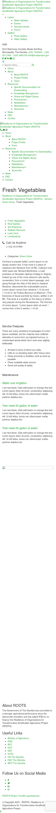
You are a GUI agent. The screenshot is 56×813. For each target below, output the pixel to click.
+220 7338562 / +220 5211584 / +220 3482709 (25, 54)
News (10, 112)
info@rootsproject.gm (38, 55)
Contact (11, 118)
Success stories (21, 26)
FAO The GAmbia (16, 760)
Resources (13, 83)
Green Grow (26, 256)
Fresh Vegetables (16, 220)
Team (17, 80)
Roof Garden (14, 223)
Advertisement (21, 105)
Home (11, 68)
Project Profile (21, 77)
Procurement (20, 99)
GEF (10, 750)
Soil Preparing (14, 226)
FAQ (10, 115)
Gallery (11, 32)
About (10, 71)
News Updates (21, 20)
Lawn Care (13, 233)
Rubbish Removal (16, 230)
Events (17, 23)
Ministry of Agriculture (18, 738)
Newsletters (20, 102)
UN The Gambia (16, 756)
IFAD (10, 741)
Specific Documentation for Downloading (31, 151)
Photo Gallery (20, 35)
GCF (10, 747)
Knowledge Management (26, 93)
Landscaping (14, 236)
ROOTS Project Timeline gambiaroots (20, 795)
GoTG (10, 753)
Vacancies (19, 108)
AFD (10, 744)
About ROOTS (21, 74)
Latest (11, 17)
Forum (17, 29)
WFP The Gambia (16, 763)
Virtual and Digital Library (26, 96)
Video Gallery (20, 39)
